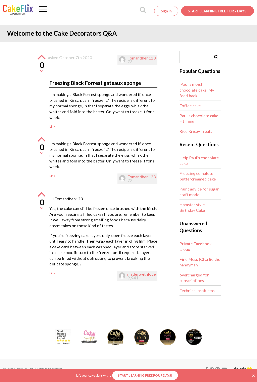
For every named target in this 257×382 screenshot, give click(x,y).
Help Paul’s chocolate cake (199, 160)
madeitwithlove (141, 274)
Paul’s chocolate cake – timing (198, 118)
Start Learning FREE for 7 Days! (218, 11)
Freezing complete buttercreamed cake (197, 176)
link (52, 126)
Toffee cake (190, 105)
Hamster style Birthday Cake (192, 207)
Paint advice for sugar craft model (199, 191)
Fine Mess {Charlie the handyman (199, 262)
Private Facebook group (195, 246)
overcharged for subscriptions (194, 277)
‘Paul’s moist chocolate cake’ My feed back (196, 90)
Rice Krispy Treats (195, 131)
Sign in (166, 11)
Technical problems (197, 290)
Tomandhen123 (141, 57)
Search (216, 57)
